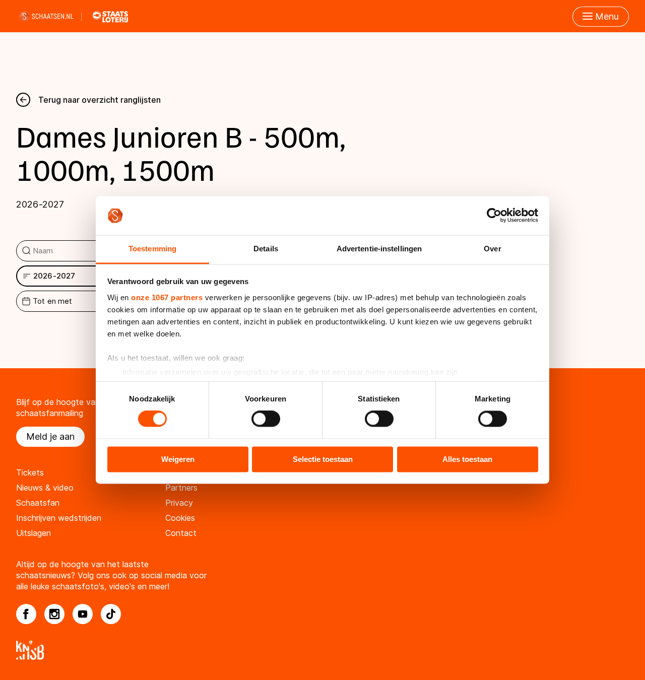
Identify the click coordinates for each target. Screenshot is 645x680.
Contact (181, 533)
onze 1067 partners (167, 297)
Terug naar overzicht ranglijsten (99, 100)
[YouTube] (83, 614)
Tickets (30, 472)
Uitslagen (33, 533)
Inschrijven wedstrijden (58, 518)
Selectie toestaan (323, 459)
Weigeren (178, 459)
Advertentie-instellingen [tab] (379, 248)
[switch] (265, 419)
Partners (181, 488)
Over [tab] (492, 248)
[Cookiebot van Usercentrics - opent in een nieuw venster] (494, 215)
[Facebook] (26, 614)
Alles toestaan (467, 459)
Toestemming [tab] (152, 248)
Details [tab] (265, 248)
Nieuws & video (45, 488)
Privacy (179, 503)
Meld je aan (50, 436)
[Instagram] (54, 614)
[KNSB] (322, 650)
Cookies (180, 518)
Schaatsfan (37, 503)
